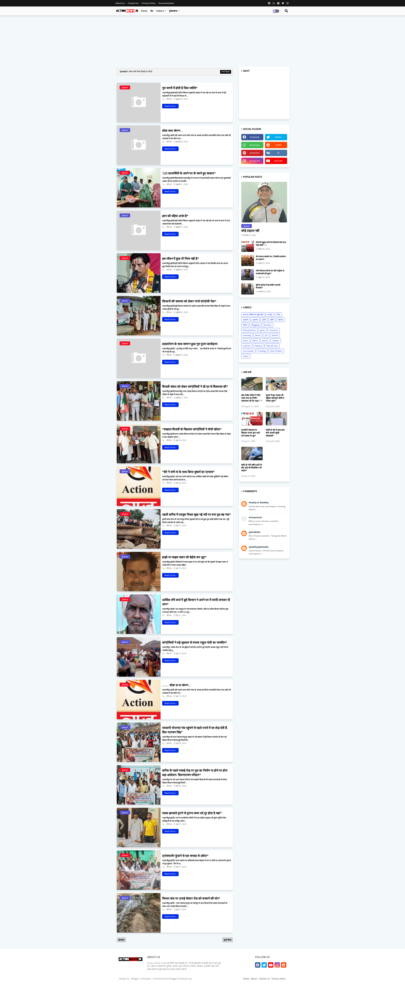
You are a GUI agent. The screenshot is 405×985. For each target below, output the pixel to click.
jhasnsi (265, 340)
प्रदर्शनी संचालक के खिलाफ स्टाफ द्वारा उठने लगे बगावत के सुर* (250, 432)
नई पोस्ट (121, 939)
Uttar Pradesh (276, 351)
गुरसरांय (245, 319)
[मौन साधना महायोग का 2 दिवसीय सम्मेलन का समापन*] (247, 260)
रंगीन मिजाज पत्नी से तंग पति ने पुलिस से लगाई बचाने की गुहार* (270, 272)
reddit (278, 144)
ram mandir (248, 351)
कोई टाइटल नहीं (250, 230)
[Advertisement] (202, 40)
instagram (254, 160)
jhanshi (275, 335)
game (262, 330)
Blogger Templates (141, 978)
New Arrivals (272, 345)
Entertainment (249, 330)
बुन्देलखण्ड (173, 10)
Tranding (262, 351)
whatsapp (254, 144)
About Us (120, 3)
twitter (278, 137)
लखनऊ (280, 319)
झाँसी (272, 319)
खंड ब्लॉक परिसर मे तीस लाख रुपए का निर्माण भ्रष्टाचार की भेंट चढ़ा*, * (251, 398)
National (258, 345)
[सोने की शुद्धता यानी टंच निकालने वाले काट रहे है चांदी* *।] (247, 246)
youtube (278, 160)
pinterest (254, 152)
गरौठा (278, 314)
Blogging (255, 325)
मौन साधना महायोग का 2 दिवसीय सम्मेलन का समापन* (271, 258)
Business (267, 325)
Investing (247, 335)
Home (144, 10)
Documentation (166, 3)
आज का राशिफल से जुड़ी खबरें (253, 314)
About (254, 978)
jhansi (245, 340)
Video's (160, 10)
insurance (273, 330)
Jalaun (258, 335)
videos (246, 356)
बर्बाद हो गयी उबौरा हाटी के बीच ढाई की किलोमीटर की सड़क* (251, 467)
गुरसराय (255, 319)
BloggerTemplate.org (180, 978)
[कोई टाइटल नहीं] (264, 202)
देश (151, 10)
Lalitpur (275, 340)
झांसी (264, 319)
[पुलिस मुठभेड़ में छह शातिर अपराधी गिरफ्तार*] (247, 288)
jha (266, 335)
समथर (245, 325)
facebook (254, 137)
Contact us (133, 3)
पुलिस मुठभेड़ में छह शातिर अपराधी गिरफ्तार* (268, 286)
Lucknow (247, 345)
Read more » (170, 106)
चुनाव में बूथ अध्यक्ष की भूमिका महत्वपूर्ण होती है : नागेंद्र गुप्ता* (275, 398)
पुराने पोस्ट (227, 939)
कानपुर (270, 314)
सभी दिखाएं (225, 71)
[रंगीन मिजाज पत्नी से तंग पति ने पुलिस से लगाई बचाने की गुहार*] (247, 274)
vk (278, 152)
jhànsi (255, 340)
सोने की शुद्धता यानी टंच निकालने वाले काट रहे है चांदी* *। (271, 243)
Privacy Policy (149, 3)
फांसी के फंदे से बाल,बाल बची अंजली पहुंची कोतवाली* (275, 432)
